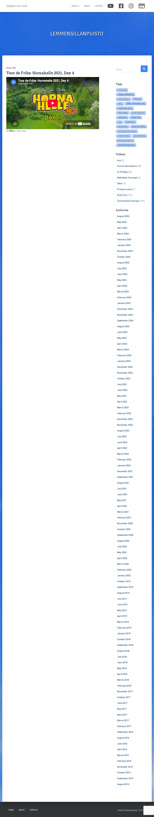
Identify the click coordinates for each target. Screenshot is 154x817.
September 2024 (125, 320)
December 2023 (125, 367)
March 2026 (123, 233)
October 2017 (123, 697)
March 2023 (123, 407)
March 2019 (123, 622)
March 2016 (123, 755)
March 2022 (123, 454)
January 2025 (124, 303)
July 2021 (122, 488)
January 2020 (124, 575)
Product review (124, 189)
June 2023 (122, 390)
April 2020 (122, 558)
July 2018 (122, 657)
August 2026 (123, 216)
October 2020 (123, 529)
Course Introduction (127, 166)
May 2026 (121, 222)
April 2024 (122, 344)
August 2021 (123, 483)
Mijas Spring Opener (126, 140)
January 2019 (124, 633)
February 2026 (124, 239)
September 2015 (125, 778)
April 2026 (122, 228)
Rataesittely (130, 122)
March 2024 (123, 349)
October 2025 (123, 257)
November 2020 (125, 523)
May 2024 (121, 338)
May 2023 (121, 396)
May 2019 (121, 610)
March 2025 (123, 291)
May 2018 (121, 668)
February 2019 (124, 628)
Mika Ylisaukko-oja (136, 103)
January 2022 (124, 465)
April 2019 (122, 616)
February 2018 (124, 686)
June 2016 (122, 744)
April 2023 (122, 401)
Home (11, 810)
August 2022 (123, 430)
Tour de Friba (138, 126)
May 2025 (121, 280)
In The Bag (122, 90)
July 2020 (122, 546)
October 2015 (123, 772)
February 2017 (124, 726)
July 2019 (122, 599)
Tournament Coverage (128, 201)
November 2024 (125, 315)
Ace (119, 160)
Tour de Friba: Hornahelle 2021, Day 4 (40, 72)
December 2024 (125, 309)
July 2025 (122, 268)
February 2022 (124, 459)
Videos (74, 6)
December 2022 (125, 419)
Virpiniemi (123, 117)
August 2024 (123, 326)
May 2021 (121, 500)
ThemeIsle (143, 810)
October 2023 (123, 378)
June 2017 (122, 703)
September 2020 (125, 535)
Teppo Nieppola (126, 94)
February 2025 (124, 297)
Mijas (120, 103)
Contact (99, 6)
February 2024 (124, 355)
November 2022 (125, 425)
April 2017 (122, 715)
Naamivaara (123, 126)
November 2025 (125, 251)
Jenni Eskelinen (139, 135)
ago (20, 131)
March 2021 (123, 512)
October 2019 (123, 581)
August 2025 (123, 262)
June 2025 (122, 274)
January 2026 (124, 245)
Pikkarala (137, 99)
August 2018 (123, 651)
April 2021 (122, 506)
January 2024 (124, 361)
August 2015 (123, 784)
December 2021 (125, 471)
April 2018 (122, 674)
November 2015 (125, 767)
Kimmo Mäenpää (138, 113)
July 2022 (122, 436)
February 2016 (124, 761)
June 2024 (122, 332)
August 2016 (123, 738)
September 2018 (125, 645)
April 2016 (122, 749)
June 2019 (122, 604)
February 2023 (124, 413)
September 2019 (125, 587)
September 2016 (125, 732)
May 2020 (121, 552)
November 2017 (125, 691)
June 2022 (122, 442)
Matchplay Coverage (127, 177)
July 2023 (122, 384)
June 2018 (122, 662)
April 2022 (122, 448)
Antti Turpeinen (124, 99)
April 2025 (122, 286)
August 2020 (123, 541)
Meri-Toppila (123, 113)
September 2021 (125, 477)
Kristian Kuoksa (124, 135)
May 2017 (121, 709)
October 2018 (123, 639)
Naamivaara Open (125, 108)
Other (120, 183)
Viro (120, 122)
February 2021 (124, 517)
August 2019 (123, 593)
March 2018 (123, 680)
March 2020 (123, 564)
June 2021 (122, 494)
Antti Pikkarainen (126, 145)
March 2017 (123, 720)
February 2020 (124, 570)
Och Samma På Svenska (127, 131)
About (87, 6)
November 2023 (125, 373)
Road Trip (11, 68)
